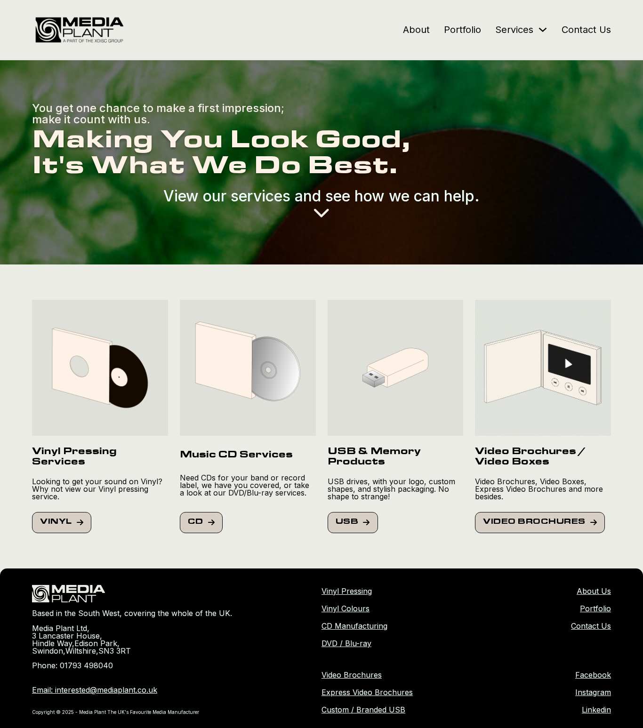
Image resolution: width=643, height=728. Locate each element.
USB (347, 522)
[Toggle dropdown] (542, 29)
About (416, 29)
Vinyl (56, 522)
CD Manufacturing (354, 626)
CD (195, 522)
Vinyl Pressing (347, 591)
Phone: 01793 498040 (72, 665)
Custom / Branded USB (363, 709)
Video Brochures (534, 522)
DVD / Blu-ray (346, 643)
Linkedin (596, 709)
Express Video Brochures (367, 692)
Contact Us (586, 29)
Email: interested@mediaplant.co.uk (94, 690)
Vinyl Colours (346, 608)
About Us (594, 591)
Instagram (593, 692)
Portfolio (462, 29)
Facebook (593, 675)
